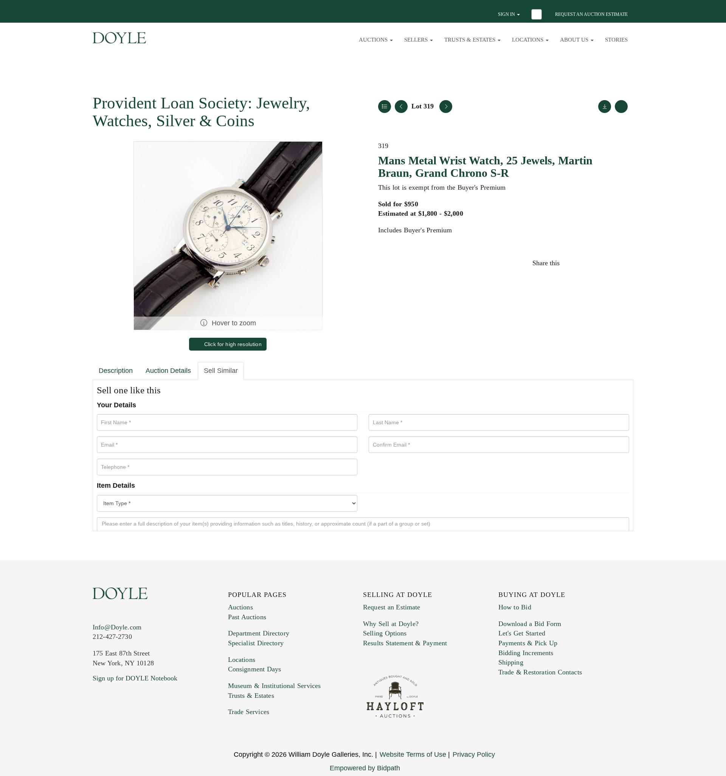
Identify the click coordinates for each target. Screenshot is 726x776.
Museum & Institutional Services (274, 685)
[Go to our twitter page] (116, 724)
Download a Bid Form (530, 624)
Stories (616, 40)
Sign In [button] (507, 14)
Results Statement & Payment (405, 643)
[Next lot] (445, 106)
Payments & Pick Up (528, 643)
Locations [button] (528, 40)
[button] (537, 15)
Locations (241, 659)
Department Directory (258, 633)
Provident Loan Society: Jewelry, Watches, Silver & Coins (201, 112)
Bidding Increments (526, 653)
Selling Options (385, 633)
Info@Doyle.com (117, 627)
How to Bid (514, 607)
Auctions (240, 607)
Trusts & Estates (251, 695)
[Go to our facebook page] (100, 724)
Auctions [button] (374, 40)
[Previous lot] (401, 106)
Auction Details (168, 370)
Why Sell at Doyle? (391, 624)
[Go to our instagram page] (621, 263)
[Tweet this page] (589, 263)
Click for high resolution (232, 344)
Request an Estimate (391, 607)
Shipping (510, 662)
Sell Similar (221, 370)
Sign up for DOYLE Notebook (135, 678)
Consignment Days (254, 669)
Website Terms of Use (413, 754)
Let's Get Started (521, 633)
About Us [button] (575, 40)
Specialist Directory (256, 643)
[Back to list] (384, 106)
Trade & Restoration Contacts (540, 672)
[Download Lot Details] (604, 106)
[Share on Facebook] (572, 263)
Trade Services (249, 712)
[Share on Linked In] (604, 263)
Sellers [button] (416, 40)
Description (116, 370)
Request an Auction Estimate (591, 14)
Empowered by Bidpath (365, 768)
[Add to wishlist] (621, 106)
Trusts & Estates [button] (470, 40)
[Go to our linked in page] (132, 724)
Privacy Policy (474, 754)
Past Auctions (247, 617)
